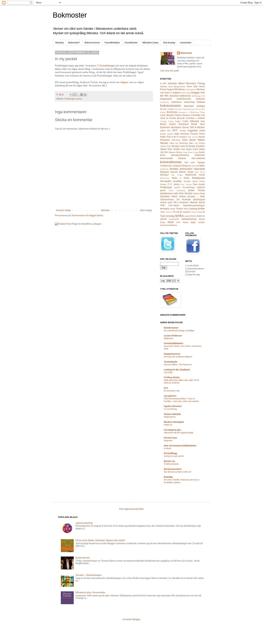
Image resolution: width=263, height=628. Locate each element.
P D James (174, 184)
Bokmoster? (74, 42)
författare (183, 137)
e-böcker (200, 127)
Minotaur (164, 175)
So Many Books (172, 377)
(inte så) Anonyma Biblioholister (180, 445)
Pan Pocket (186, 184)
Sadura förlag (199, 193)
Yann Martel (182, 222)
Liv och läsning (170, 409)
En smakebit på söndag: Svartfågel (179, 330)
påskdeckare (166, 193)
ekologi (183, 131)
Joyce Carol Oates (195, 149)
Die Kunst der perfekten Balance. (178, 357)
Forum (194, 133)
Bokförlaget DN (198, 96)
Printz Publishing (177, 190)
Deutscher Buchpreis (170, 127)
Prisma (201, 190)
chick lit (164, 118)
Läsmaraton (185, 42)
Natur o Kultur (180, 178)
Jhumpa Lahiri (178, 146)
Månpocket (164, 178)
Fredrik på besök (171, 464)
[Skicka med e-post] (71, 94)
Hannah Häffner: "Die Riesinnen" (178, 364)
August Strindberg (175, 89)
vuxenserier (174, 219)
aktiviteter (172, 83)
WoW (170, 222)
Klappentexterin (172, 354)
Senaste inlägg (63, 210)
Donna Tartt (188, 127)
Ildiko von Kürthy (197, 143)
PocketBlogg (170, 453)
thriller (201, 208)
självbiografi (199, 199)
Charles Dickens (182, 115)
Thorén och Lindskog (186, 208)
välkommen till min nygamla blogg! (178, 433)
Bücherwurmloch (172, 469)
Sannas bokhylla (172, 414)
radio (175, 193)
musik (202, 175)
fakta (176, 134)
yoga (193, 222)
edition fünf (165, 131)
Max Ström (200, 172)
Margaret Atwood (169, 172)
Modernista (190, 175)
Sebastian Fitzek (168, 196)
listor (202, 165)
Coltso (178, 121)
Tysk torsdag (169, 42)
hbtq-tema (175, 140)
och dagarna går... (173, 430)
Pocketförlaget (107, 65)
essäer (170, 134)
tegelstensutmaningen (194, 205)
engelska (192, 130)
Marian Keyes (186, 172)
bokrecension (170, 105)
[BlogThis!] (75, 94)
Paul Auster (199, 184)
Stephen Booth (197, 202)
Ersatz (163, 134)
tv (204, 211)
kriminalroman (171, 162)
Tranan (169, 212)
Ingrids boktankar (173, 406)
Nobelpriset (198, 177)
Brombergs (172, 112)
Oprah (195, 181)
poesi (162, 190)
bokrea (201, 101)
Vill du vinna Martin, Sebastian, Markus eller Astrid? (100, 540)
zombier (201, 222)
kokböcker (200, 155)
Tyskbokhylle (170, 362)
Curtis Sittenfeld (190, 121)
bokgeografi (166, 99)
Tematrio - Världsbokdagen (89, 575)
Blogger (136, 619)
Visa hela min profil (169, 70)
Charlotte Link (198, 115)
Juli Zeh (164, 152)
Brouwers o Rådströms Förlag (192, 112)
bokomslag (189, 102)
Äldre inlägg (146, 210)
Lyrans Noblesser (173, 335)
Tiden (162, 212)
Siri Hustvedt (183, 199)
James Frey (165, 146)
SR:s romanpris (181, 202)
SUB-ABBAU (173, 205)
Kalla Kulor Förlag (190, 152)
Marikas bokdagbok (174, 422)
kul (186, 162)
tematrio (164, 208)
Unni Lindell (196, 216)
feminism (184, 134)
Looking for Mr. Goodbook (177, 369)
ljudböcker (164, 169)
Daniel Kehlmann (179, 124)
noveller (177, 181)
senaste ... (192, 196)
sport (169, 202)
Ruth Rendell (185, 193)
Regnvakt (168, 440)
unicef (187, 216)
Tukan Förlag (196, 212)
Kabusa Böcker (175, 152)
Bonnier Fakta (181, 109)
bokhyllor (200, 99)
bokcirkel (174, 96)
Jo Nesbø (190, 146)
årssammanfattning (168, 225)
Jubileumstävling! (84, 523)
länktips (174, 168)
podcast (201, 187)
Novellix (187, 181)
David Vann (198, 124)
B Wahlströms (190, 89)
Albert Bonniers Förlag (191, 83)
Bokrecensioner (92, 42)
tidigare (124, 82)
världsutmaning (188, 219)
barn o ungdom (173, 92)
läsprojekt (199, 168)
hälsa (172, 143)
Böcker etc (169, 461)
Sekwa (182, 196)
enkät (202, 130)
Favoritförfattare (112, 42)
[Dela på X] (78, 94)
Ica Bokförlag (182, 143)
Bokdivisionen (171, 328)
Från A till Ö (172, 137)
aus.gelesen (170, 396)
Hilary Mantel (189, 140)
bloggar (195, 92)
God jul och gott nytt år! (174, 456)
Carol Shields (167, 115)
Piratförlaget (70, 99)
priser (191, 190)
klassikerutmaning (180, 155)
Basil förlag (186, 93)
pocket (79, 99)
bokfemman (185, 96)
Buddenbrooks (83, 558)
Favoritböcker (131, 42)
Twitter (141, 509)
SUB (162, 205)
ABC (165, 83)
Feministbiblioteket (173, 343)
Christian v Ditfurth (195, 118)
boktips (201, 105)
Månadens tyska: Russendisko (90, 592)
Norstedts (165, 181)
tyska (179, 215)
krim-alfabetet (198, 158)
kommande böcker (173, 158)
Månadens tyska (150, 42)
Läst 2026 (168, 372)
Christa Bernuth (177, 118)
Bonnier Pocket (194, 109)
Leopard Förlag (179, 165)
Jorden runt (179, 149)
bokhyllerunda (184, 99)
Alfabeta (163, 86)
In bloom (167, 448)
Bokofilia (168, 477)
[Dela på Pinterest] (85, 94)
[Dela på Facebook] (82, 94)
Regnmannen (170, 417)
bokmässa (177, 102)
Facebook (132, 509)
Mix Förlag (177, 175)
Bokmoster (70, 15)
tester (172, 209)
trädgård (186, 212)
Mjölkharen (168, 338)
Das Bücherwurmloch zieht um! (177, 472)
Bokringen (189, 106)
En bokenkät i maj (171, 391)
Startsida (59, 42)
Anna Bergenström (176, 86)
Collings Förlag (167, 121)
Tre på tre (177, 212)
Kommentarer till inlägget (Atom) (87, 215)
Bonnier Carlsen (167, 109)
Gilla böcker (193, 137)
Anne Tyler (192, 86)
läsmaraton (186, 168)
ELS (166, 388)
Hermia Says (170, 438)
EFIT (175, 130)
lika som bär (193, 166)
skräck (163, 202)
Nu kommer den (97, 85)
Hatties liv (168, 425)
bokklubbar (164, 102)
